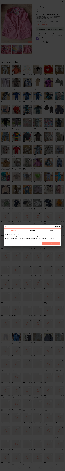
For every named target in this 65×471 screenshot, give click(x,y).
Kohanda (32, 243)
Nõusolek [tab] (13, 230)
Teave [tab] (51, 230)
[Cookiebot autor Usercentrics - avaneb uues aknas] (54, 227)
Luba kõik (51, 243)
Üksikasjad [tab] (32, 230)
